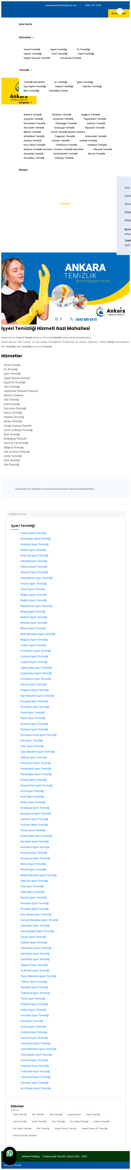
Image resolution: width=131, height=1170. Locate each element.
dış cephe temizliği (79, 1121)
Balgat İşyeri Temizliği (32, 611)
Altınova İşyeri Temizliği (33, 566)
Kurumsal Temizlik (70, 58)
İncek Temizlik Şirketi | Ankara (68, 132)
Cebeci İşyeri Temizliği (33, 645)
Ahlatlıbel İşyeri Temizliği (34, 544)
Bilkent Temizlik (32, 132)
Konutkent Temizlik (34, 123)
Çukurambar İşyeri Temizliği (36, 673)
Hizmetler (25, 37)
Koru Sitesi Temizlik (34, 144)
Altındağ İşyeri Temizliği (33, 561)
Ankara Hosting (30, 1156)
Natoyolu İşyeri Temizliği (34, 880)
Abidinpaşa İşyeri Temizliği (35, 538)
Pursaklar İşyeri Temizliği (34, 909)
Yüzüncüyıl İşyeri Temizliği (35, 1077)
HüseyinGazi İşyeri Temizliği (36, 785)
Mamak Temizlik (103, 149)
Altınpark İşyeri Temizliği (34, 572)
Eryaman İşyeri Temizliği (34, 723)
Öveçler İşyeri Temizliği (33, 897)
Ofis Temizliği (43, 1128)
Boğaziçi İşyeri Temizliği (34, 639)
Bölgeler (24, 102)
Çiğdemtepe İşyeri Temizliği (36, 667)
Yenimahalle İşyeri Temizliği (36, 1054)
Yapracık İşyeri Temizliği (34, 1037)
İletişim (23, 169)
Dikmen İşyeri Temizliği (33, 684)
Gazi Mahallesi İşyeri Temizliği (37, 751)
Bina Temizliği (31, 90)
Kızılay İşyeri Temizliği (33, 830)
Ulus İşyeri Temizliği (31, 1021)
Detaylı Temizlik (33, 140)
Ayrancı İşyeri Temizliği (33, 583)
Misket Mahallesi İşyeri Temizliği (38, 875)
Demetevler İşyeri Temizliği (35, 679)
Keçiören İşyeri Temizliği (34, 824)
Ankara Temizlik (33, 114)
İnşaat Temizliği (32, 53)
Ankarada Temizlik (96, 136)
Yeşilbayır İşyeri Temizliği (34, 1065)
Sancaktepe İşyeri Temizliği (35, 914)
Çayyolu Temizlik (33, 118)
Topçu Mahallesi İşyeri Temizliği (38, 976)
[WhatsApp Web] (9, 1156)
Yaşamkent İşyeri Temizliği (35, 1043)
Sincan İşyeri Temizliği (33, 937)
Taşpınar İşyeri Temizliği (34, 965)
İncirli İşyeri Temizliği (32, 796)
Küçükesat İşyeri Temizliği (35, 858)
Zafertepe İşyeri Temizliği (34, 1082)
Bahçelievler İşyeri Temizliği (36, 606)
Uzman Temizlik (60, 140)
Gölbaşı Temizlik (64, 158)
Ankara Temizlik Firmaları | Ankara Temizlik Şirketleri (53, 149)
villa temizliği (56, 1114)
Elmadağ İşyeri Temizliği (34, 701)
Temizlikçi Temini (58, 90)
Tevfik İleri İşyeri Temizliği (34, 970)
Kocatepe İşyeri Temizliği (34, 841)
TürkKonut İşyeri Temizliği (35, 993)
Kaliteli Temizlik (88, 140)
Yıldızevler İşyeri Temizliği (35, 1071)
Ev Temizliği (83, 49)
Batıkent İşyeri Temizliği (33, 617)
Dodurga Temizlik (64, 127)
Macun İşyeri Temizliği (33, 864)
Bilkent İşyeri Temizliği (33, 628)
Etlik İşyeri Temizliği (31, 740)
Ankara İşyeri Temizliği (33, 533)
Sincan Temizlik (96, 153)
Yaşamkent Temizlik (95, 118)
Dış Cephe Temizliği (35, 86)
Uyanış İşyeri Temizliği (33, 1026)
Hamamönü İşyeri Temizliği (35, 768)
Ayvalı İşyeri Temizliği (32, 589)
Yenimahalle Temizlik (65, 153)
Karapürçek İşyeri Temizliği (35, 813)
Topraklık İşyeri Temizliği (34, 987)
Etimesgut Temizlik (66, 123)
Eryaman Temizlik (63, 118)
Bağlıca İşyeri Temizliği (33, 594)
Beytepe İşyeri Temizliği (33, 622)
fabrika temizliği (101, 1121)
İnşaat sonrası (74, 1114)
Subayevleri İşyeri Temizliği (35, 948)
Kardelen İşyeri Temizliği (34, 819)
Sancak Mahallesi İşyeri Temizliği (39, 920)
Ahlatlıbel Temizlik (34, 136)
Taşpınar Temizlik (65, 136)
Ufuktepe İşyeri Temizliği (34, 1004)
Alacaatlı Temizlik (34, 127)
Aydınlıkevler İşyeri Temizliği (36, 578)
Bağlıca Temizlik (90, 114)
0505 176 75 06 (93, 5)
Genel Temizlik (32, 49)
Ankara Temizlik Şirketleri (25, 1135)
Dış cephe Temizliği (22, 1128)
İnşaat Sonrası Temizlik (37, 58)
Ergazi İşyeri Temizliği (32, 718)
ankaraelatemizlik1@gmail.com (61, 5)
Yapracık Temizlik (95, 127)
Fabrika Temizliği (92, 86)
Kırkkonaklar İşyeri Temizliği (36, 836)
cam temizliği (58, 1121)
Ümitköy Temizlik (61, 114)
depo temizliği (93, 1114)
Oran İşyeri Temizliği (31, 886)
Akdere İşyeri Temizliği (33, 550)
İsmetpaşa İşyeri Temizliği (35, 807)
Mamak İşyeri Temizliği (33, 869)
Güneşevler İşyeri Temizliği (35, 763)
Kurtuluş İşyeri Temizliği (33, 852)
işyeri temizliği (20, 1114)
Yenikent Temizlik (97, 144)
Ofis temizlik (38, 1114)
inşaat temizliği (39, 1121)
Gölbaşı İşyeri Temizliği (33, 757)
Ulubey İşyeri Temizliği (33, 1009)
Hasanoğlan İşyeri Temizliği (36, 774)
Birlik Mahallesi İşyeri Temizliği (37, 634)
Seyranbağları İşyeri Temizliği (37, 931)
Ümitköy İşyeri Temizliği (33, 1032)
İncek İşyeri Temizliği (32, 791)
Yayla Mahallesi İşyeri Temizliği (38, 1049)
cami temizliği (20, 1121)
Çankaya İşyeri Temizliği (34, 656)
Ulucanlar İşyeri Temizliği (34, 1015)
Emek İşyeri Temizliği (32, 712)
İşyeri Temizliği (58, 49)
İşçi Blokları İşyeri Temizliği (35, 1088)
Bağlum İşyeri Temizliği (33, 600)
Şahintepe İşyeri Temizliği (35, 925)
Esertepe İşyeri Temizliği (34, 729)
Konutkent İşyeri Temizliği (34, 847)
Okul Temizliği (59, 53)
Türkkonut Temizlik (66, 144)
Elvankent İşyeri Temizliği (34, 707)
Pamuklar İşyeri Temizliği (34, 903)
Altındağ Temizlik (33, 153)
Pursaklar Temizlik (34, 158)
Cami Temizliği (85, 53)
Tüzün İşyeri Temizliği (32, 998)
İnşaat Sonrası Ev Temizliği (94, 1128)
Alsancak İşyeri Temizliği (34, 555)
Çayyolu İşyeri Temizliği (33, 662)
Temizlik (24, 70)
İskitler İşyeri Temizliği (32, 802)
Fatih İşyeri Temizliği (32, 746)
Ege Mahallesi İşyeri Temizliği (37, 695)
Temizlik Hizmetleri (34, 82)
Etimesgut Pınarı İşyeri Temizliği (38, 735)
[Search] (122, 513)
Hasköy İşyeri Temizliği (33, 779)
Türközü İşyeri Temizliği (33, 981)
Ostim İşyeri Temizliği (32, 892)
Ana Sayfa (25, 24)
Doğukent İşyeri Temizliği (34, 690)
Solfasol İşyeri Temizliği (33, 942)
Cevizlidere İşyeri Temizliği (35, 650)
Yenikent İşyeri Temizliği (34, 1060)
